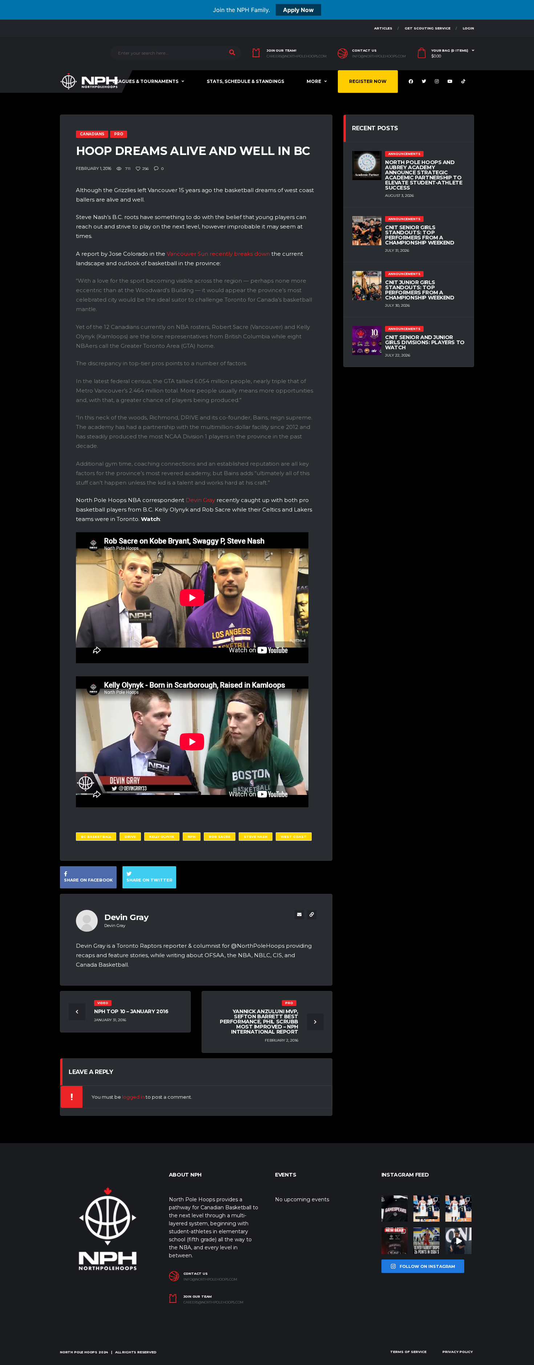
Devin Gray (200, 500)
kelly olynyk (161, 837)
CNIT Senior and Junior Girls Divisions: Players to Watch (425, 342)
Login (468, 28)
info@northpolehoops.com (379, 56)
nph (191, 837)
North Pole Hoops (78, 1352)
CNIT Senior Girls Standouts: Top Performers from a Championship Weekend (419, 235)
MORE (314, 81)
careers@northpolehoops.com (297, 56)
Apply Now (298, 9)
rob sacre (219, 837)
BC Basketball (96, 837)
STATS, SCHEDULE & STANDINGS (245, 81)
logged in (133, 1097)
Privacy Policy (457, 1352)
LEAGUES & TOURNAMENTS (145, 81)
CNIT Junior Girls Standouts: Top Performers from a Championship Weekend (419, 290)
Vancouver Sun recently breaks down (218, 253)
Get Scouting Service (427, 28)
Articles (383, 28)
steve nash (255, 837)
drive (130, 837)
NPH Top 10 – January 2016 (131, 1011)
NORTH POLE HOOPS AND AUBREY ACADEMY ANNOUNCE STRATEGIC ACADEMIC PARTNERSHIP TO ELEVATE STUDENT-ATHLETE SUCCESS (423, 175)
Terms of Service (408, 1352)
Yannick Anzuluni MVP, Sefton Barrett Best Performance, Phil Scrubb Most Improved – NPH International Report (259, 1021)
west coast (294, 837)
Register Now (368, 81)
